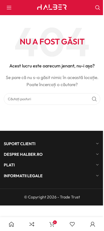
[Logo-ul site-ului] (52, 7)
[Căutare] (98, 8)
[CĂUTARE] (94, 99)
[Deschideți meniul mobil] (9, 8)
